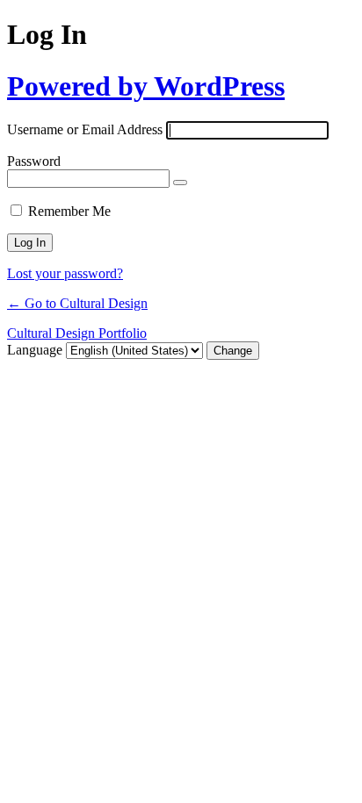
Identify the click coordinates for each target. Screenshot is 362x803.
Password (34, 161)
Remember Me (69, 211)
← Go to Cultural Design (77, 303)
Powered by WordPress (146, 86)
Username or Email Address (85, 129)
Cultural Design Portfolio (77, 333)
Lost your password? (65, 273)
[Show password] (180, 182)
